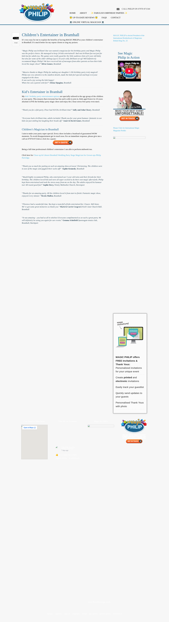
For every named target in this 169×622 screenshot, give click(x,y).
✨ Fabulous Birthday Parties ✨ (109, 13)
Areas (67, 614)
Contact (115, 17)
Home (73, 13)
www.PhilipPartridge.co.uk (99, 602)
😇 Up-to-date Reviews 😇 (84, 17)
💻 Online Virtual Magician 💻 (87, 22)
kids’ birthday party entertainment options (42, 96)
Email (15, 42)
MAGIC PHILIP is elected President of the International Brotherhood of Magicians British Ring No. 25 (128, 38)
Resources (105, 614)
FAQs (104, 17)
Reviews (93, 614)
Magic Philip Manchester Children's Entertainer (68, 447)
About (83, 13)
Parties (76, 614)
